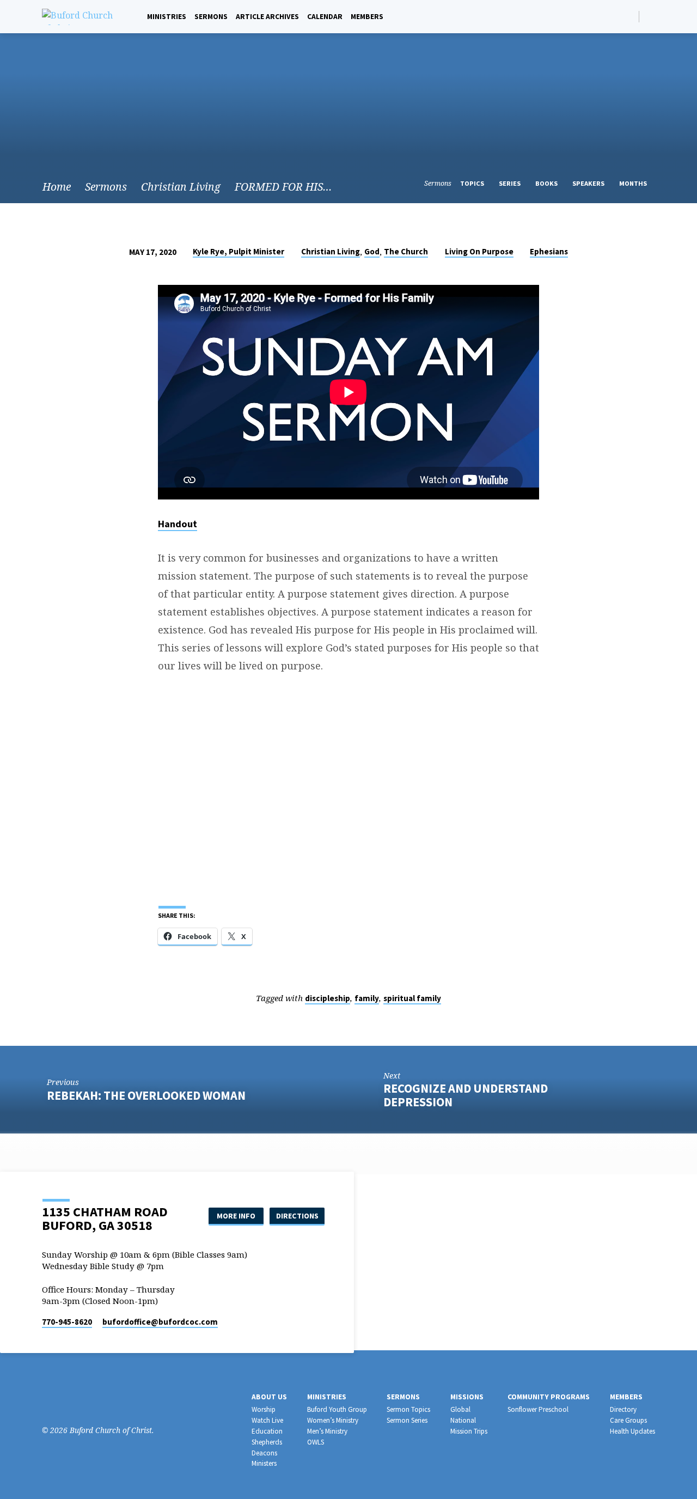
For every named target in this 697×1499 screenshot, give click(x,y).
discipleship (327, 998)
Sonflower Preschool (538, 1409)
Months (634, 183)
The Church (406, 251)
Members (367, 16)
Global (460, 1409)
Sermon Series (407, 1420)
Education (267, 1431)
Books (547, 183)
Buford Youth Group (337, 1409)
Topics (473, 183)
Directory (623, 1409)
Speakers (589, 183)
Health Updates (632, 1431)
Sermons (211, 16)
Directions (297, 1216)
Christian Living (181, 186)
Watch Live (267, 1420)
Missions (467, 1396)
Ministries (166, 16)
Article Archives (267, 16)
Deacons (264, 1453)
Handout (177, 523)
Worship (264, 1409)
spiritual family (412, 998)
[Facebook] (650, 16)
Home (56, 186)
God (372, 251)
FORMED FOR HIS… (283, 186)
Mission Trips (468, 1431)
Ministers (264, 1463)
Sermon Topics (408, 1409)
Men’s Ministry (327, 1431)
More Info (236, 1216)
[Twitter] (81, 1400)
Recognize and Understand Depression (465, 1095)
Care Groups (628, 1420)
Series (510, 183)
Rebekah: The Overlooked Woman (146, 1095)
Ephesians (549, 251)
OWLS (315, 1442)
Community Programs (549, 1396)
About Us (269, 1396)
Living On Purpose (479, 251)
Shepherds (267, 1442)
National (463, 1420)
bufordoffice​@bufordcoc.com (160, 1322)
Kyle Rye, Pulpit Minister (238, 251)
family (366, 998)
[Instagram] (64, 1400)
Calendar (325, 16)
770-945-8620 (67, 1322)
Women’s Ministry (332, 1420)
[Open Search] (629, 17)
